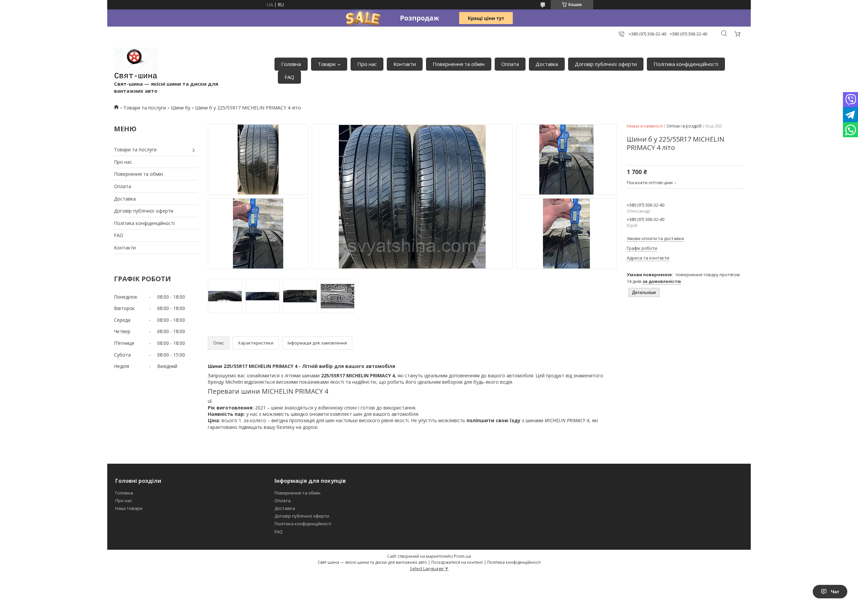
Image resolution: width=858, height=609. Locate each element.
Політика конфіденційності (686, 64)
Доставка (547, 64)
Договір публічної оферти (606, 64)
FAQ (289, 77)
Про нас (367, 64)
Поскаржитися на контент (457, 562)
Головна (291, 64)
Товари (326, 64)
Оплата (510, 64)
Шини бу (180, 107)
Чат (835, 591)
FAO (118, 235)
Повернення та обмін (459, 64)
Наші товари (128, 508)
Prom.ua (462, 556)
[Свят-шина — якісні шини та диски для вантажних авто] (136, 63)
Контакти (404, 64)
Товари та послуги (144, 107)
